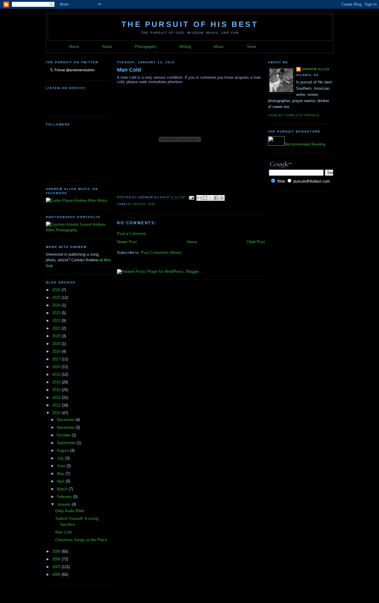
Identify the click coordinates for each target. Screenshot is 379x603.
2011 (57, 405)
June (61, 466)
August (63, 450)
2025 (57, 297)
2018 (57, 351)
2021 (57, 328)
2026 (57, 290)
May (61, 473)
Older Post (256, 242)
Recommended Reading (305, 144)
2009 (57, 551)
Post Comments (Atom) (161, 252)
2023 (57, 313)
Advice (139, 204)
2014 (57, 382)
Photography (145, 46)
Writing (185, 46)
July (61, 458)
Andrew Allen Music (90, 200)
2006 (57, 574)
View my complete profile (293, 115)
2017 (57, 359)
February (65, 496)
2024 (57, 305)
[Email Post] (191, 197)
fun (151, 204)
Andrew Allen (315, 69)
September (67, 443)
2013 (57, 390)
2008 (57, 559)
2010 (57, 413)
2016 (57, 367)
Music (219, 46)
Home (74, 46)
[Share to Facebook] (216, 198)
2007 (57, 567)
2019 (57, 343)
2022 (57, 320)
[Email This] (199, 198)
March (63, 489)
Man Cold (63, 532)
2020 (57, 336)
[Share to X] (210, 198)
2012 (57, 397)
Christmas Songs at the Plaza (81, 540)
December (66, 419)
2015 (57, 374)
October (64, 435)
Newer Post (127, 242)
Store (251, 46)
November (66, 427)
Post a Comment (131, 233)
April (61, 481)
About (107, 46)
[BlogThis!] (205, 198)
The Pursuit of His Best (189, 24)
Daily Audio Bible (69, 511)
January (64, 504)
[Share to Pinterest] (222, 198)
